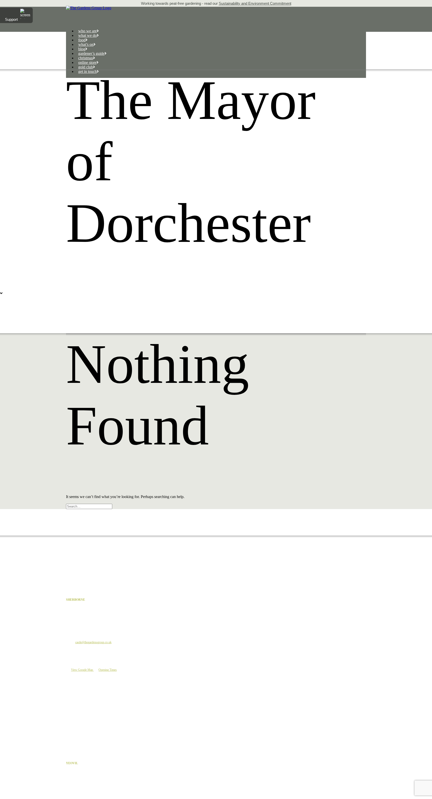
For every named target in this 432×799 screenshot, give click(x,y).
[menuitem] (221, 31)
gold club (85, 67)
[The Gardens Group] (216, 8)
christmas (85, 58)
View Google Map (82, 670)
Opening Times (107, 670)
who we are (87, 31)
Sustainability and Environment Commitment (255, 3)
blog (81, 49)
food (82, 40)
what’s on (86, 44)
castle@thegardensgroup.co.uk (93, 642)
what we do (87, 35)
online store (87, 62)
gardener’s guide (91, 53)
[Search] (89, 506)
